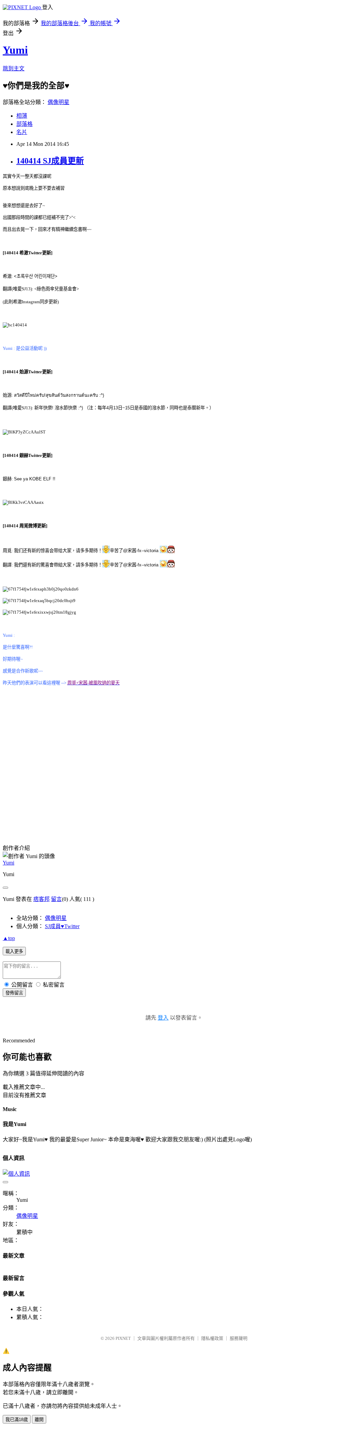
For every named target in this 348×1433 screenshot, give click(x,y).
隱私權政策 (212, 1338)
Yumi (15, 50)
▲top (9, 938)
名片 (21, 132)
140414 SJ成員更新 (50, 160)
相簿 (21, 116)
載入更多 (14, 951)
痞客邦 (41, 899)
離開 (39, 1419)
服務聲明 (238, 1338)
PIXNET (123, 1338)
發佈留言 (14, 992)
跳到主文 (13, 68)
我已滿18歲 (16, 1419)
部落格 (24, 124)
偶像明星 (58, 102)
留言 (56, 899)
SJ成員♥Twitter (62, 926)
